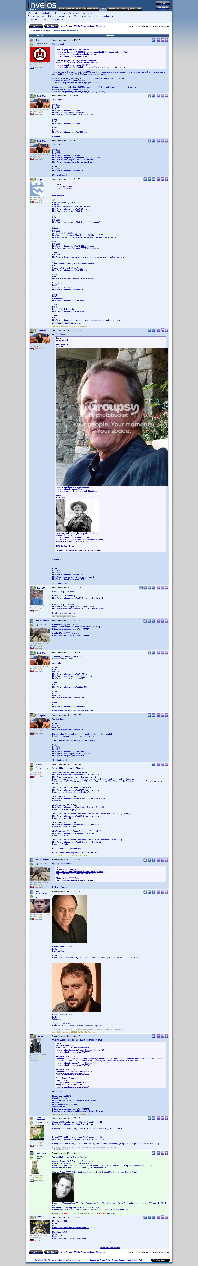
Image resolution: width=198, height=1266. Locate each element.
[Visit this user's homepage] (149, 180)
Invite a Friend (132, 1260)
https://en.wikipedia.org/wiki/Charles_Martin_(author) (76, 627)
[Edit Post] (158, 41)
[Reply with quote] (166, 41)
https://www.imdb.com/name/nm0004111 (70, 1238)
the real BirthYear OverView (110, 1248)
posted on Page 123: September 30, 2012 (83, 1040)
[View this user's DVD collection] (153, 97)
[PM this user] (153, 41)
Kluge (39, 179)
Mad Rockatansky (41, 892)
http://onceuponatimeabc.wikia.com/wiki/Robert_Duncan (77, 1111)
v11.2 (113, 1213)
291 (148, 26)
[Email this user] (145, 589)
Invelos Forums (66, 26)
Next (166, 26)
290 (145, 26)
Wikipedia (56, 1019)
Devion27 (41, 588)
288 (139, 26)
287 (136, 26)
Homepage (71, 1207)
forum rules (74, 13)
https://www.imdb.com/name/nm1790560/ (70, 635)
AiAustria (41, 1153)
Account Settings (118, 1260)
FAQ (140, 1260)
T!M (37, 40)
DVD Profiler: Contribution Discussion (89, 26)
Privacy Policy (105, 1260)
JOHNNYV (40, 764)
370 (152, 26)
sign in (58, 19)
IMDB (68, 1168)
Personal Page (58, 951)
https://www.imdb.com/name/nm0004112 (70, 1228)
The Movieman (42, 621)
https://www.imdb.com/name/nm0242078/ (70, 1109)
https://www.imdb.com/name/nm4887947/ (70, 629)
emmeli (40, 1217)
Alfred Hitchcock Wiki (99, 1168)
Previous (159, 26)
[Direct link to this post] (162, 41)
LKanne (40, 1036)
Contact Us (94, 1260)
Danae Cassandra (40, 1119)
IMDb (54, 949)
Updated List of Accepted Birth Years (66, 323)
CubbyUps (41, 96)
